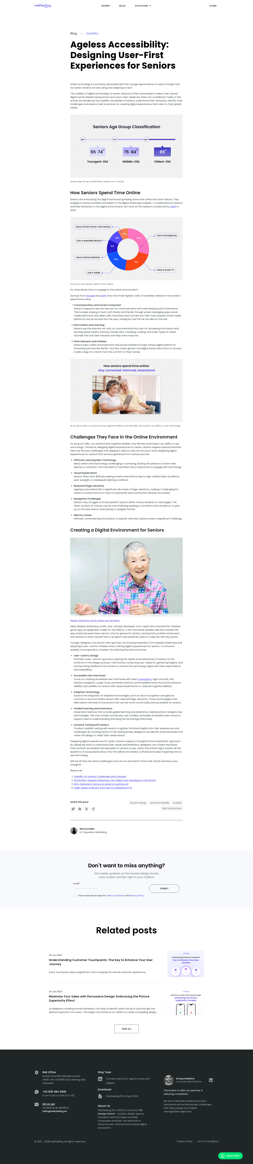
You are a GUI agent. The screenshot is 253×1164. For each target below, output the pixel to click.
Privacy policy (185, 1141)
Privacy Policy (137, 895)
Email (76, 883)
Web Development (172, 808)
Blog (122, 5)
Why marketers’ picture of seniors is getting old (101, 784)
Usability (92, 33)
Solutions (141, 5)
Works (105, 5)
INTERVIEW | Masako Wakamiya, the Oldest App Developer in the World (114, 780)
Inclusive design (138, 802)
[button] (80, 809)
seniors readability (159, 802)
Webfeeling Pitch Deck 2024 (122, 1096)
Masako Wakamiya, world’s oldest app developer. (95, 620)
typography (145, 679)
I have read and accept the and (111, 895)
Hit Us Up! (48, 1104)
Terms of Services (116, 895)
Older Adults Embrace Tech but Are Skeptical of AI (103, 787)
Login (212, 5)
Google (90, 295)
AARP (173, 206)
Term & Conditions (208, 1141)
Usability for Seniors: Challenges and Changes (100, 776)
